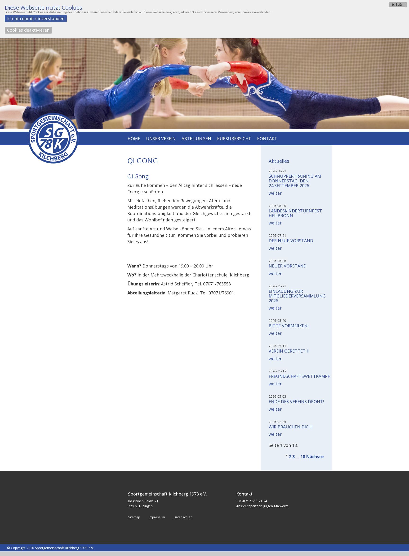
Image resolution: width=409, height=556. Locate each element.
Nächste (315, 456)
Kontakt (267, 138)
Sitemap (134, 517)
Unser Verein (161, 138)
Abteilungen (196, 138)
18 (302, 456)
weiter (275, 193)
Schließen (398, 5)
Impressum (157, 517)
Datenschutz (183, 517)
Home (134, 138)
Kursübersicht (234, 138)
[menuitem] (134, 139)
